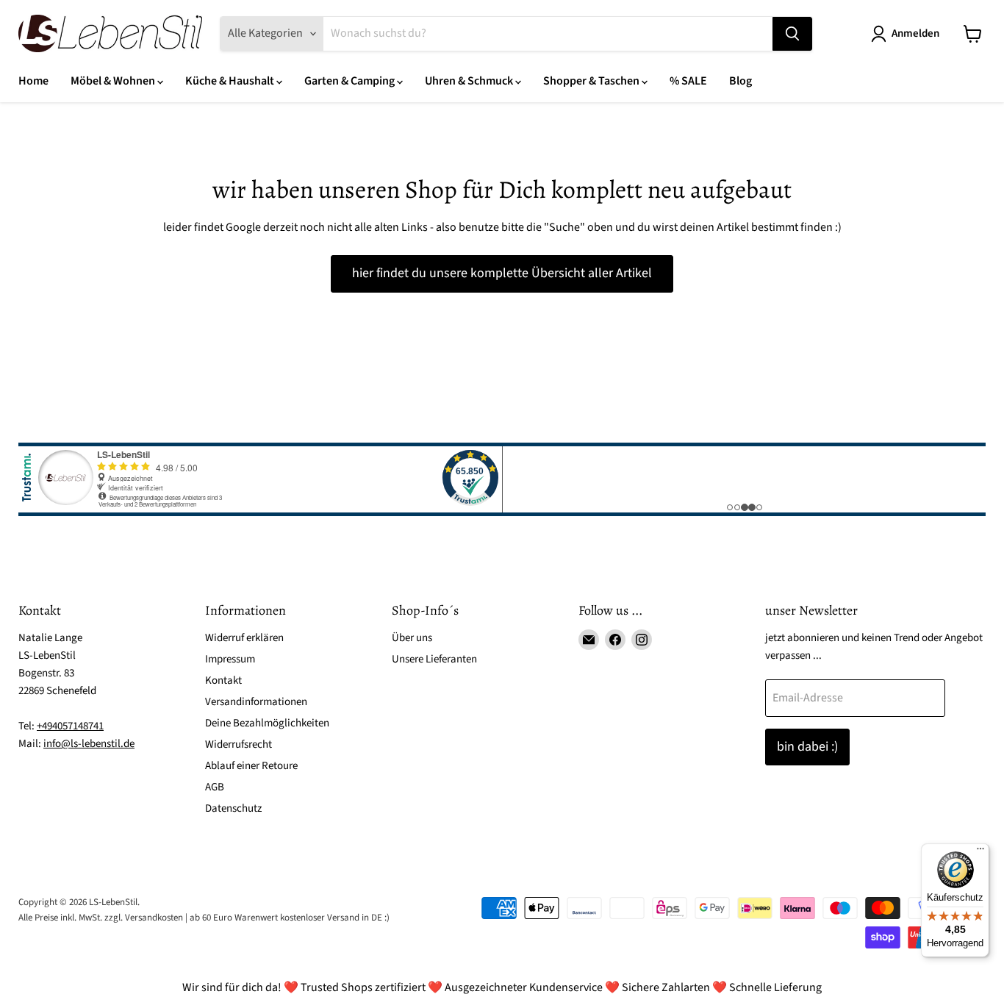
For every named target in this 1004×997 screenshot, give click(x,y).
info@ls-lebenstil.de (89, 743)
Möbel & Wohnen (114, 81)
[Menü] (980, 852)
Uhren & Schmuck (470, 81)
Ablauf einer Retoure (251, 765)
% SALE (688, 81)
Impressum (230, 659)
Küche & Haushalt (230, 81)
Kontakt (223, 680)
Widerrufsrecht (238, 744)
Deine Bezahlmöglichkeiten (267, 723)
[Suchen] (792, 34)
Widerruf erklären (244, 638)
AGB (214, 787)
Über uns (412, 638)
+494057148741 (70, 726)
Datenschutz (233, 808)
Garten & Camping (350, 81)
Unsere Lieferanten (434, 659)
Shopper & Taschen (592, 81)
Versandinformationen (256, 702)
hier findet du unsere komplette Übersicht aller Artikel (502, 273)
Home (33, 81)
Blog (740, 81)
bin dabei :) (807, 746)
